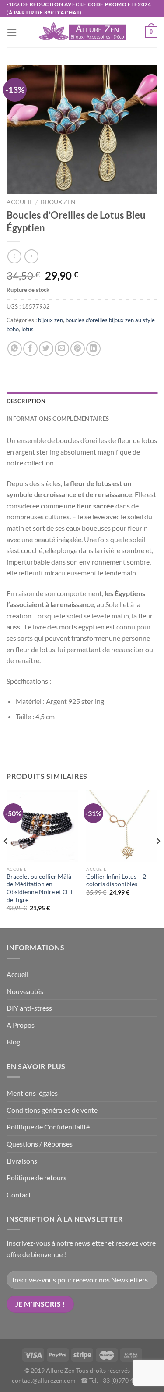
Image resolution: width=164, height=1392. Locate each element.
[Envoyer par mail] (62, 348)
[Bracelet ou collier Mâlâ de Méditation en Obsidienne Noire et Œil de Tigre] (42, 826)
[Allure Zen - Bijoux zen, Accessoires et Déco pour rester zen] (82, 32)
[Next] (158, 858)
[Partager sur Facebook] (30, 348)
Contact (19, 1194)
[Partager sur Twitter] (46, 348)
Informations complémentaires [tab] (58, 418)
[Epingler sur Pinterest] (77, 348)
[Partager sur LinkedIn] (93, 348)
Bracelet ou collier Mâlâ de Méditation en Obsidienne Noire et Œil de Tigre (40, 888)
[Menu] (12, 32)
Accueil (19, 202)
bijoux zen (58, 202)
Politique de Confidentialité (48, 1126)
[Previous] (6, 858)
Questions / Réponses (40, 1144)
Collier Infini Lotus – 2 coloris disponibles (116, 880)
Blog (13, 1041)
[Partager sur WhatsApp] (14, 348)
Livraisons (22, 1161)
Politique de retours (36, 1177)
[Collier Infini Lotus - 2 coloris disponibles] (121, 826)
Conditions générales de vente (52, 1110)
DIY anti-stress (29, 1008)
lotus (27, 329)
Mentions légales (32, 1093)
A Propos (21, 1025)
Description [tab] (26, 401)
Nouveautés (25, 991)
